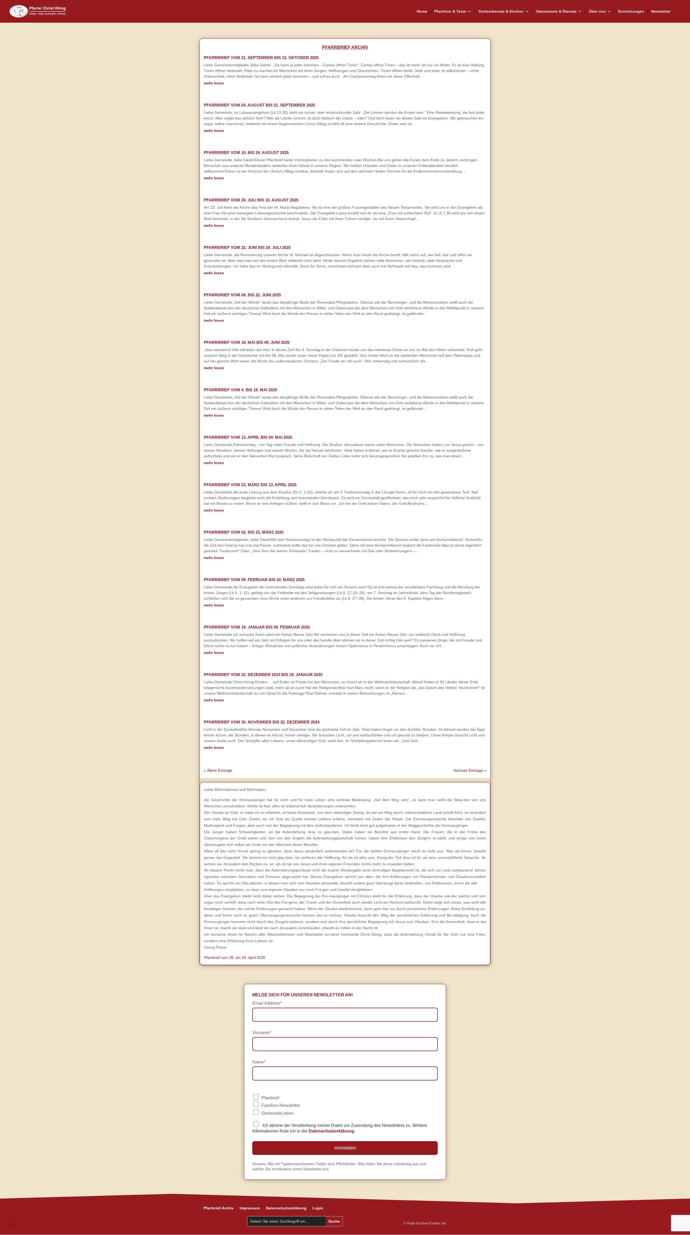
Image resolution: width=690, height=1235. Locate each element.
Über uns (597, 11)
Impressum (250, 1208)
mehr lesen (214, 83)
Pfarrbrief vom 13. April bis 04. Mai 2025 (248, 437)
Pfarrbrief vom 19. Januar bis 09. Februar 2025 (257, 627)
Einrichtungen (631, 11)
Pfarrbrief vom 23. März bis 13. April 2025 (250, 484)
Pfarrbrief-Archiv (218, 1208)
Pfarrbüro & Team (450, 11)
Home (422, 11)
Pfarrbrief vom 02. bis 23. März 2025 (244, 532)
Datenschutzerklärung (286, 1208)
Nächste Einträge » (470, 770)
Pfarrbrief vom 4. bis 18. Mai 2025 (240, 389)
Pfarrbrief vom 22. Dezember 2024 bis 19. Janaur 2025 (263, 674)
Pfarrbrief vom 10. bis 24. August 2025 (246, 152)
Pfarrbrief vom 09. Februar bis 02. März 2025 (254, 579)
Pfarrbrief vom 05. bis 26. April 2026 (234, 957)
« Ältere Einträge (218, 770)
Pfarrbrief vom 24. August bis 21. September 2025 (259, 105)
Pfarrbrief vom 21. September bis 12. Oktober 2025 (261, 57)
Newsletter (661, 11)
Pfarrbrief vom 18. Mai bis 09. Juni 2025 (246, 342)
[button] (12, 1223)
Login (317, 1208)
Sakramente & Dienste (556, 11)
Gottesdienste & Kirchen (501, 11)
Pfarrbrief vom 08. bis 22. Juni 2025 (242, 295)
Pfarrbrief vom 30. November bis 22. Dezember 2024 (261, 722)
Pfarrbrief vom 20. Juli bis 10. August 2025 (251, 200)
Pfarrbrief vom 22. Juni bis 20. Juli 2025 (247, 247)
